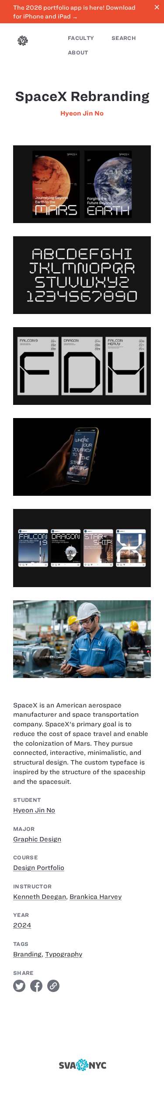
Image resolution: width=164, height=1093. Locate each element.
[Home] (22, 42)
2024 (22, 925)
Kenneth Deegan (39, 896)
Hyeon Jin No (82, 113)
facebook (36, 986)
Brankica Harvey (96, 896)
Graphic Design (37, 839)
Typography (63, 954)
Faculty (81, 38)
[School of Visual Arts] (82, 1065)
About (78, 52)
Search (124, 38)
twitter (19, 986)
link (53, 986)
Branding (27, 954)
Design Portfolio (38, 867)
